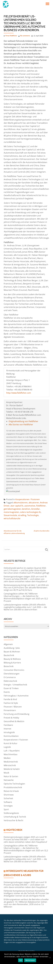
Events (7, 692)
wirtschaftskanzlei (12, 518)
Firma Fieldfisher (11, 36)
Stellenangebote (11, 813)
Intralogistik (9, 732)
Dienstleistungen (11, 673)
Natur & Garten (11, 776)
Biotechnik (8, 666)
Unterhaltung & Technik (15, 816)
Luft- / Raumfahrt (12, 750)
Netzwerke (9, 780)
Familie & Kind (10, 699)
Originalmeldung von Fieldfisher (23, 421)
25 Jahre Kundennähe (41, 531)
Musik (6, 772)
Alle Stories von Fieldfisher (21, 424)
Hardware (8, 725)
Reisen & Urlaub (11, 791)
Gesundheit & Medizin (14, 721)
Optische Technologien (14, 783)
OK (20, 960)
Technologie (33, 515)
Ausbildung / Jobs (12, 648)
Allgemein (8, 644)
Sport (6, 809)
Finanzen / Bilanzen (13, 706)
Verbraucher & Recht (13, 820)
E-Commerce (10, 677)
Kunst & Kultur (10, 743)
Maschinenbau (10, 754)
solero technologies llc (30, 512)
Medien (7, 758)
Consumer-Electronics (14, 670)
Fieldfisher (41, 505)
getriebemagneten (12, 509)
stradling (22, 515)
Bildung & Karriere (12, 662)
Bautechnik (9, 655)
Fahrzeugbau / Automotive (16, 695)
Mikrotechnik (10, 765)
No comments (25, 36)
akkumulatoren (20, 502)
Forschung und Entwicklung (16, 714)
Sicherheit (8, 798)
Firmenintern (10, 710)
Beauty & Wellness (12, 659)
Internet (7, 728)
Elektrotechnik (10, 681)
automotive (29, 505)
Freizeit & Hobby (11, 717)
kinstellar (35, 509)
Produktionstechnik (13, 787)
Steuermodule (10, 515)
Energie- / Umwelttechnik (15, 684)
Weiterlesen (30, 960)
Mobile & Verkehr (12, 769)
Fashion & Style (11, 703)
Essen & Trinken (11, 688)
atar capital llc (16, 505)
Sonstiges (8, 805)
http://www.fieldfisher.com (18, 392)
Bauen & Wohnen (12, 651)
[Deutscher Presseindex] (6, 4)
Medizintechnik (11, 761)
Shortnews (9, 794)
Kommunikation (11, 736)
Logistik (7, 747)
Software (8, 802)
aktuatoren (34, 502)
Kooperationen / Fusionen (27, 499)
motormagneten (11, 512)
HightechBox (14, 829)
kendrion (26, 509)
